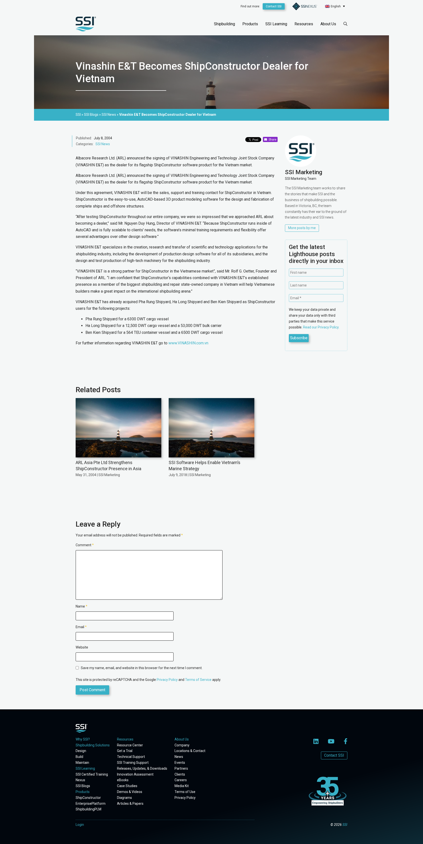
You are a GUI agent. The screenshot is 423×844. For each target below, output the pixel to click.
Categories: (85, 144)
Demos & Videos (129, 792)
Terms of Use (185, 792)
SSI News (102, 144)
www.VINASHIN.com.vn (188, 343)
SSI (344, 825)
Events (180, 763)
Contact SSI (274, 6)
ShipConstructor (88, 798)
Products (250, 24)
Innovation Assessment (135, 774)
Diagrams (124, 798)
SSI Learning (276, 24)
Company (182, 745)
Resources (303, 24)
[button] (335, 6)
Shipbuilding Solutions (93, 745)
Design (81, 751)
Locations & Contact (190, 751)
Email (81, 627)
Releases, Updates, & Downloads (142, 768)
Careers (181, 780)
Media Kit (182, 786)
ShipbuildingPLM (88, 809)
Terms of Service (198, 680)
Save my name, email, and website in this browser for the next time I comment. (141, 668)
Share (271, 139)
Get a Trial (124, 751)
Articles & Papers (130, 803)
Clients (180, 774)
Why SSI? (83, 739)
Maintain (82, 763)
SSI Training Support (133, 763)
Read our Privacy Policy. (321, 327)
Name (81, 606)
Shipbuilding (224, 24)
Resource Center (130, 745)
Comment (85, 545)
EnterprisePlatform (91, 803)
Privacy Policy (167, 680)
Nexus (80, 780)
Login (80, 825)
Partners (181, 768)
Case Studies (127, 786)
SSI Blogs (83, 786)
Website (82, 647)
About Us (328, 24)
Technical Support (131, 757)
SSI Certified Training (92, 774)
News (179, 757)
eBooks (123, 780)
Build (79, 757)
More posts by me (302, 228)
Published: (84, 138)
